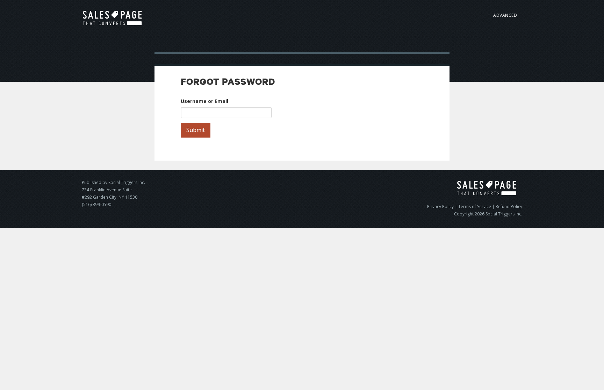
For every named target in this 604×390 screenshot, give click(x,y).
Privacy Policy (440, 206)
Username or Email (204, 101)
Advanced (505, 15)
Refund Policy (509, 206)
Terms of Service (474, 206)
